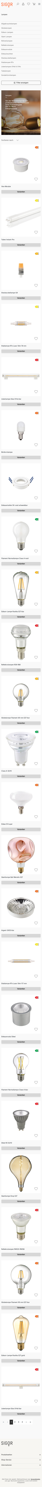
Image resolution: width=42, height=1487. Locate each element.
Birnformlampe (6, 452)
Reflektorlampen (7, 45)
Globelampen (6, 28)
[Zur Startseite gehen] (7, 5)
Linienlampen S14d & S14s (11, 67)
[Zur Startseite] (7, 1443)
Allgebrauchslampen (9, 24)
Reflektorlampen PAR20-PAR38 (12, 1249)
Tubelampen (6, 71)
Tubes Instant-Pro (7, 239)
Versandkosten (35, 1479)
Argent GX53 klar (7, 930)
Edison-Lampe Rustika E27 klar (12, 611)
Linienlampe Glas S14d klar (11, 1408)
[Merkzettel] (28, 4)
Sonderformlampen (8, 75)
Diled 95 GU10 (6, 1143)
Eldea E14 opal (6, 824)
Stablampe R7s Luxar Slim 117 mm (14, 983)
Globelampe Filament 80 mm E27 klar (15, 718)
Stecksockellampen (8, 58)
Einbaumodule (6, 49)
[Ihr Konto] (23, 4)
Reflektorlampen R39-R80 (11, 665)
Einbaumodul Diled (8, 1037)
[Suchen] (17, 4)
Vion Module (6, 186)
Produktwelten (6, 1455)
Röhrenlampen (6, 41)
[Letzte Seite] (30, 1422)
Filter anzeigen (22, 83)
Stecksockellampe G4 (9, 293)
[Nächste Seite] (26, 1422)
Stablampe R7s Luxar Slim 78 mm (13, 346)
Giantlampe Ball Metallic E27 (12, 877)
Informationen (6, 1465)
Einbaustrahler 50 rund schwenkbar (14, 505)
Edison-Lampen (7, 32)
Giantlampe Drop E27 (9, 1196)
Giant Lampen (6, 37)
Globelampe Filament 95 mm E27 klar (15, 1302)
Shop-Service (6, 1460)
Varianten (21, 192)
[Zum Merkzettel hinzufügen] (36, 179)
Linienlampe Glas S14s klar (11, 399)
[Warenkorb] (34, 4)
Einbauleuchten (7, 54)
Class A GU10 (6, 771)
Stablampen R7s (7, 62)
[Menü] (39, 4)
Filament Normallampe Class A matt (15, 558)
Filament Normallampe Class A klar (14, 1090)
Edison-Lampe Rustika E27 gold (13, 1355)
